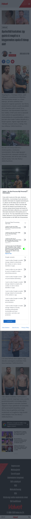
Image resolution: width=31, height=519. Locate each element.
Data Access (15, 327)
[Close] (27, 191)
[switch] (24, 227)
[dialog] (15, 259)
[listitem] (15, 223)
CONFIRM (9, 321)
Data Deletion (5, 327)
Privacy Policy (25, 327)
